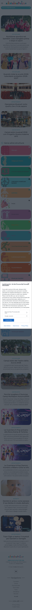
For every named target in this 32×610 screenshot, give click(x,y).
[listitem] (16, 312)
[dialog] (16, 305)
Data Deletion (7, 325)
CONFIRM (9, 320)
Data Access (16, 325)
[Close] (28, 284)
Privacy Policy (24, 325)
